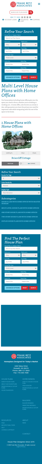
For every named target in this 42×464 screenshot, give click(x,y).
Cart (22, 21)
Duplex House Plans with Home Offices (18, 221)
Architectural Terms (8, 425)
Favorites (24, 20)
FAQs (3, 423)
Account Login (11, 20)
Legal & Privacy (21, 446)
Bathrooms (24, 42)
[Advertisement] (21, 326)
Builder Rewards (28, 403)
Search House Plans (7, 382)
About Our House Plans (9, 384)
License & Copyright (7, 430)
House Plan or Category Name (13, 35)
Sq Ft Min (7, 48)
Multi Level (9, 58)
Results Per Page (6, 175)
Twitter (27, 17)
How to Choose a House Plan (30, 382)
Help (2, 427)
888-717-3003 (15, 17)
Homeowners (28, 379)
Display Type (5, 190)
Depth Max (23, 68)
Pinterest (22, 17)
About (25, 420)
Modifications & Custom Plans (9, 387)
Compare (36, 20)
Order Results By (6, 182)
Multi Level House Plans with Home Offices (20, 208)
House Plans (7, 379)
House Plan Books (7, 390)
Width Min (7, 61)
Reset (25, 77)
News (24, 423)
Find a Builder (27, 385)
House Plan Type (9, 55)
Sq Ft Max (24, 48)
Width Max (23, 61)
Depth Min (7, 68)
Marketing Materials (29, 405)
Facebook (25, 17)
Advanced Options (13, 77)
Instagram (30, 17)
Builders (26, 400)
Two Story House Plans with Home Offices (19, 217)
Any (7, 45)
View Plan (10, 163)
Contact (26, 434)
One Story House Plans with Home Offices (19, 212)
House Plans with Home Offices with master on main (20, 202)
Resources (6, 420)
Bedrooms (7, 42)
